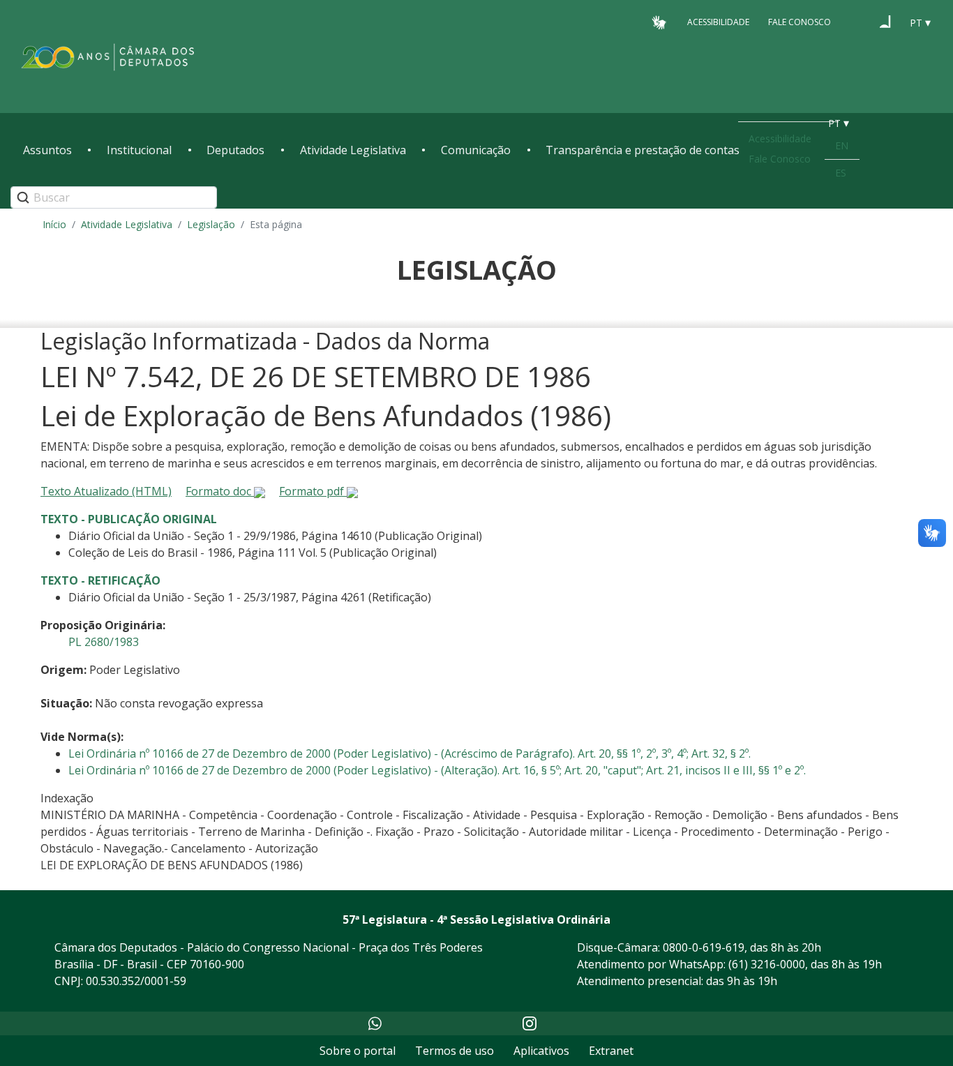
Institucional (139, 150)
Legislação (211, 224)
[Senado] (885, 21)
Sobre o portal (358, 1050)
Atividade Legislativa (353, 150)
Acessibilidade (718, 22)
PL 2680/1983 (103, 642)
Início (54, 224)
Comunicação (476, 150)
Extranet (611, 1050)
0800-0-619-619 (703, 947)
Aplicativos (541, 1050)
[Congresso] (859, 21)
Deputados (235, 150)
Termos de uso (454, 1050)
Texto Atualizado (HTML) (106, 491)
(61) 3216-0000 (766, 964)
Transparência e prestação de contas (643, 150)
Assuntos (47, 150)
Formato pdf (313, 491)
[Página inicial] (108, 57)
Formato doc (220, 491)
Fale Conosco (799, 22)
